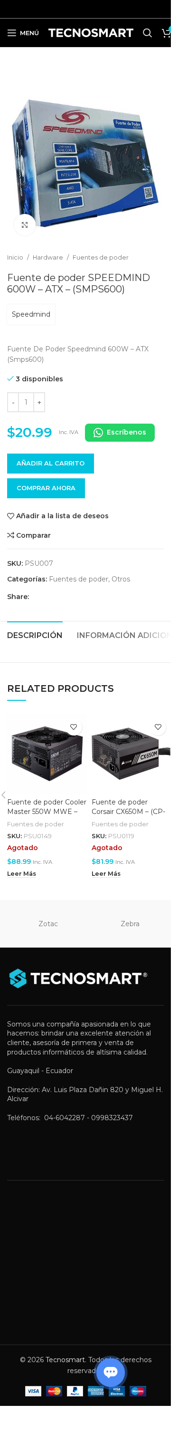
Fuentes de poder (101, 257)
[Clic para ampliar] (25, 224)
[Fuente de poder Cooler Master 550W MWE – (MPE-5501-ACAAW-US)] (47, 754)
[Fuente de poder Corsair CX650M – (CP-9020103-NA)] (131, 754)
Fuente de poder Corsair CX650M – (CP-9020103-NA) (128, 811)
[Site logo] (90, 32)
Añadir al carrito (50, 463)
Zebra (130, 924)
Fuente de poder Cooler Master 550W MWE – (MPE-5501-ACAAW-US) (46, 811)
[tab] (35, 634)
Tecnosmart (65, 1360)
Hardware (48, 257)
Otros (121, 579)
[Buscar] (147, 32)
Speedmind (31, 314)
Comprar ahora (46, 488)
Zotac (48, 924)
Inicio (15, 257)
